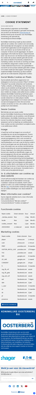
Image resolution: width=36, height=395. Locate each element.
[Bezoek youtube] (26, 386)
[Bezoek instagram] (14, 386)
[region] (18, 221)
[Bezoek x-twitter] (22, 386)
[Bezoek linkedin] (18, 386)
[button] (2, 2)
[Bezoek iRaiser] (18, 392)
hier (7, 187)
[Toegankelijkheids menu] (34, 393)
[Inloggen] (28, 2)
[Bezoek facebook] (10, 386)
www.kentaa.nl (25, 33)
